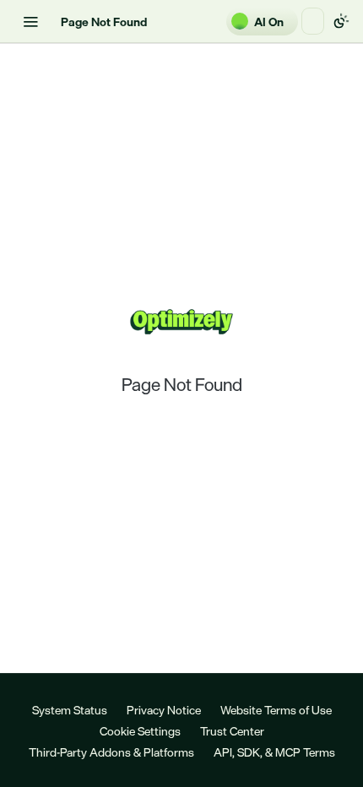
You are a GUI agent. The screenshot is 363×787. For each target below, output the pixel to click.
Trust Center (232, 731)
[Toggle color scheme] (341, 21)
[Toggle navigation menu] (30, 21)
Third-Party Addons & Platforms (111, 752)
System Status (69, 709)
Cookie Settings (140, 731)
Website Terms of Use (276, 709)
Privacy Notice (164, 709)
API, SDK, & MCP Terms (274, 752)
